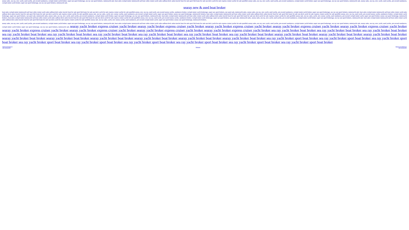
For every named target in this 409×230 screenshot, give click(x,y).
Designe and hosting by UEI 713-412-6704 (7, 47)
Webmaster (198, 47)
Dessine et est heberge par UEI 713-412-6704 (401, 47)
